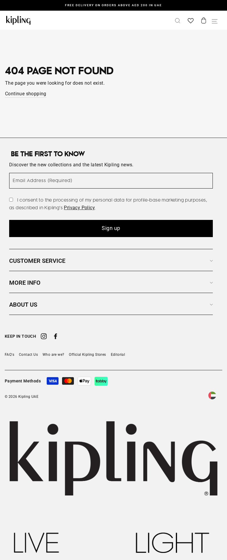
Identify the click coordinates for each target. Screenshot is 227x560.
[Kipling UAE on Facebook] (56, 337)
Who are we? (53, 355)
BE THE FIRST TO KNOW (48, 154)
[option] (113, 5)
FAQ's (9, 355)
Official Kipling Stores (87, 355)
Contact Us (28, 355)
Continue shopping (25, 93)
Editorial (118, 355)
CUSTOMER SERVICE (37, 260)
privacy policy (79, 207)
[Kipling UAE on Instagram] (44, 337)
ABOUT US (23, 304)
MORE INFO (24, 282)
